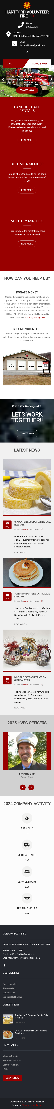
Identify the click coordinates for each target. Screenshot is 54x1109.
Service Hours (27, 881)
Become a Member (12, 1060)
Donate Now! (40, 63)
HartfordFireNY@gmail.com (22, 954)
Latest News (9, 992)
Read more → (20, 552)
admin (25, 529)
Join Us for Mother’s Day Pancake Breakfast (31, 1032)
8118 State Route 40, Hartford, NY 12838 (31, 944)
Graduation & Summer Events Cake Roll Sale (31, 1016)
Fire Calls (27, 828)
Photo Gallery (9, 988)
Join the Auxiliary (11, 1065)
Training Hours (27, 908)
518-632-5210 (16, 950)
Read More (27, 140)
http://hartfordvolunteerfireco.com (24, 958)
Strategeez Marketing (32, 1105)
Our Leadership (10, 984)
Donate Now (12, 1078)
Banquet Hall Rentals (12, 997)
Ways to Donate (10, 1056)
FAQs (5, 1069)
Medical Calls (27, 855)
